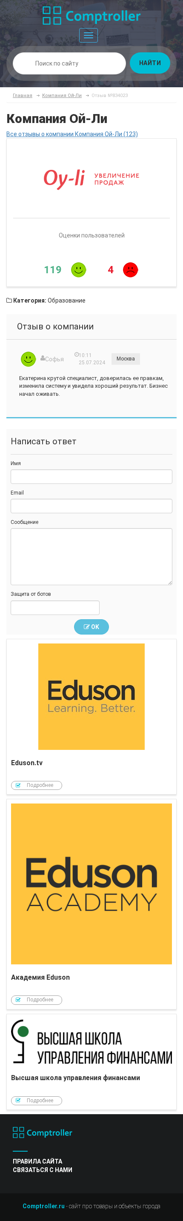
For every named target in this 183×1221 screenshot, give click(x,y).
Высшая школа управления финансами (91, 1061)
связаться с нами (42, 1170)
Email (17, 493)
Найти (150, 63)
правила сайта (37, 1161)
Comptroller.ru (44, 1206)
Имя (16, 463)
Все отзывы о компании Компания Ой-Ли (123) (72, 134)
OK (94, 626)
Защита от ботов (31, 594)
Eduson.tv (91, 717)
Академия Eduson (91, 904)
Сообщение (24, 522)
